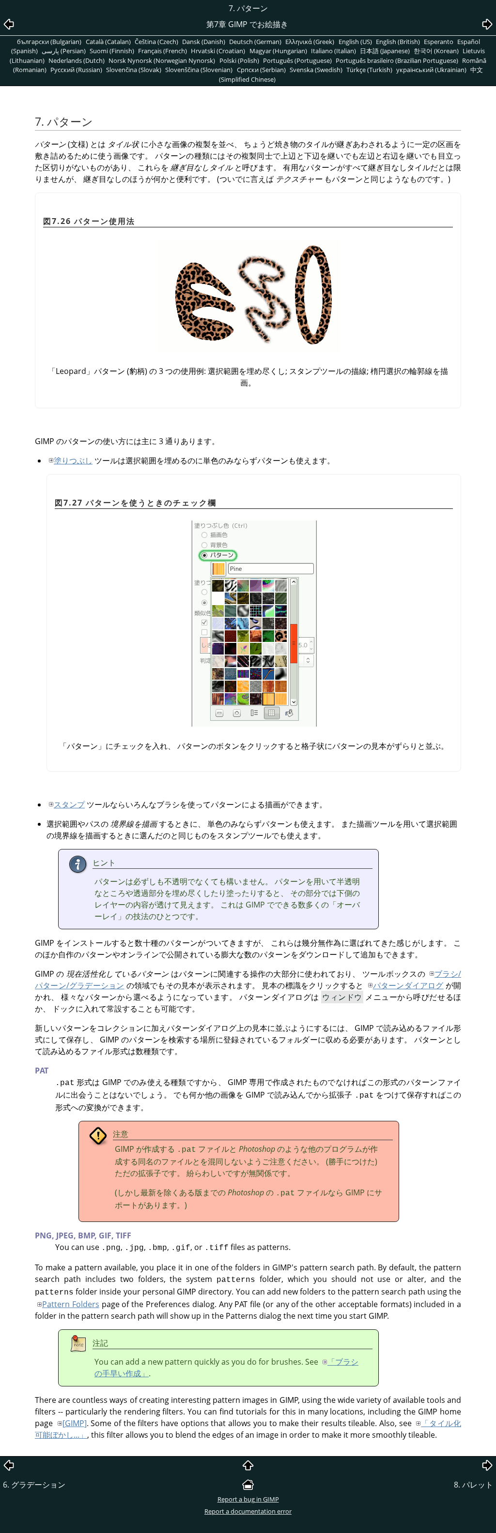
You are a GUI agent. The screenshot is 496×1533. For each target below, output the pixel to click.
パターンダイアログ (408, 985)
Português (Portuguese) (297, 60)
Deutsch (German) (255, 41)
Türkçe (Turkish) (369, 69)
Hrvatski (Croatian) (218, 50)
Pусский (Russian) (76, 69)
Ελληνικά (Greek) (309, 41)
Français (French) (162, 50)
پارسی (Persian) (64, 50)
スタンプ (69, 804)
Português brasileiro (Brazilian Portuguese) (397, 60)
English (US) (355, 41)
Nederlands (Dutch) (76, 60)
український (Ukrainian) (431, 69)
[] (74, 1423)
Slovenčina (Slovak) (133, 69)
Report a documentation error (248, 1511)
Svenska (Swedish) (316, 69)
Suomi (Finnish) (112, 50)
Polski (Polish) (239, 60)
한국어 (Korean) (436, 50)
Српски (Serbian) (261, 69)
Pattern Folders (70, 1304)
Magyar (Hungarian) (278, 50)
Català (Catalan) (108, 41)
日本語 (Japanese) (385, 50)
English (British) (398, 41)
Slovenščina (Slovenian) (198, 69)
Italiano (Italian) (333, 50)
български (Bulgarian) (49, 41)
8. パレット (473, 1484)
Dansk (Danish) (203, 41)
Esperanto (438, 41)
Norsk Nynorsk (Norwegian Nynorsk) (161, 60)
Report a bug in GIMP (248, 1499)
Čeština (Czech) (156, 41)
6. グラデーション (34, 1484)
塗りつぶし (73, 460)
